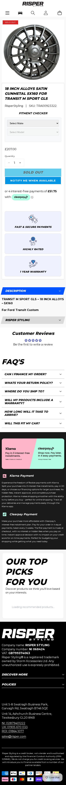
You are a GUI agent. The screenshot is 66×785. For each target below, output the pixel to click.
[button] (60, 13)
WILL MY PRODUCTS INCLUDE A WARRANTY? (28, 401)
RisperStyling (14, 106)
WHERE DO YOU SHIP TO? (24, 391)
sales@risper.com (14, 736)
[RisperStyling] (33, 4)
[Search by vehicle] (20, 13)
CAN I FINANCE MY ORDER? (25, 374)
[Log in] (46, 13)
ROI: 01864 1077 (13, 731)
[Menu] (7, 13)
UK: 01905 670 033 (15, 727)
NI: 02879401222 (13, 723)
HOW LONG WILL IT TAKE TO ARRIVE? (26, 413)
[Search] (33, 13)
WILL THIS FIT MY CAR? (22, 423)
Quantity (10, 156)
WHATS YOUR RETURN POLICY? (28, 383)
